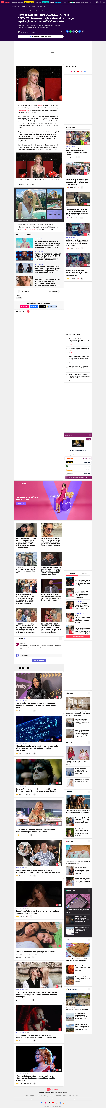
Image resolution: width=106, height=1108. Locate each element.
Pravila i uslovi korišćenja (49, 1099)
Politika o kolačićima (60, 1099)
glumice (18, 297)
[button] (62, 31)
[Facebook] (68, 71)
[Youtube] (78, 71)
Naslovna (20, 10)
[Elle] (37, 1096)
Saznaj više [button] (21, 503)
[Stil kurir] (41, 1096)
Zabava (26, 10)
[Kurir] (26, 1096)
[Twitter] (74, 71)
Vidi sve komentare (39, 660)
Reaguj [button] (19, 311)
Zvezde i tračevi (34, 10)
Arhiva (68, 1099)
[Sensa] (64, 1096)
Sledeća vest (53, 291)
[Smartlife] (58, 1096)
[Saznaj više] (89, 693)
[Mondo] (5, 2)
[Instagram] (71, 71)
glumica (40, 105)
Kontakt (40, 1099)
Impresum (34, 1099)
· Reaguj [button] (72, 187)
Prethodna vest (25, 291)
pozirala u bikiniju (23, 110)
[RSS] (88, 71)
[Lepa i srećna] (52, 1096)
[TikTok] (81, 71)
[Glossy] (46, 1096)
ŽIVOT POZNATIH (29, 229)
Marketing (29, 1099)
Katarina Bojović (24, 31)
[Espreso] (32, 1096)
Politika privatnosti (74, 1099)
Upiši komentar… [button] (25, 655)
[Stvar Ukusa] (78, 1096)
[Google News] (85, 71)
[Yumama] (71, 1096)
